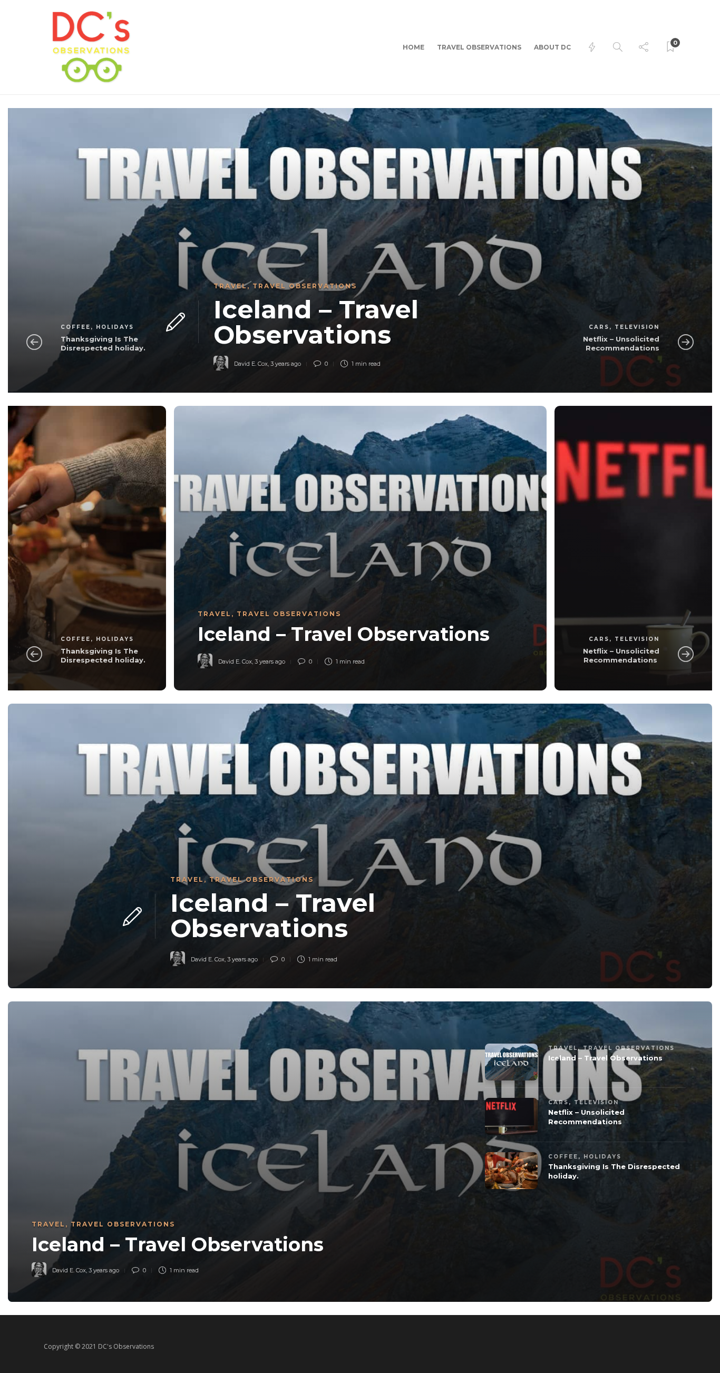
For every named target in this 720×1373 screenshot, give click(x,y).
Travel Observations (479, 47)
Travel (230, 286)
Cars (599, 327)
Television (637, 327)
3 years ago (285, 363)
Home (413, 47)
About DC (552, 47)
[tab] (614, 1058)
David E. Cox (251, 363)
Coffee (76, 327)
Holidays (115, 327)
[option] (360, 250)
